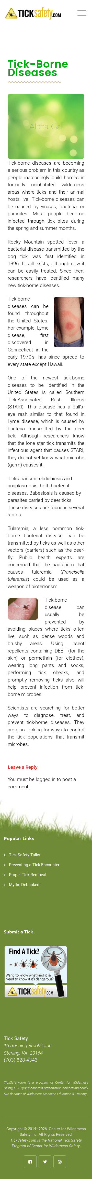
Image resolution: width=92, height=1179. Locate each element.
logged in (45, 779)
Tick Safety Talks (24, 855)
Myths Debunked (24, 884)
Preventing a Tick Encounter (34, 864)
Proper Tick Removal (27, 874)
